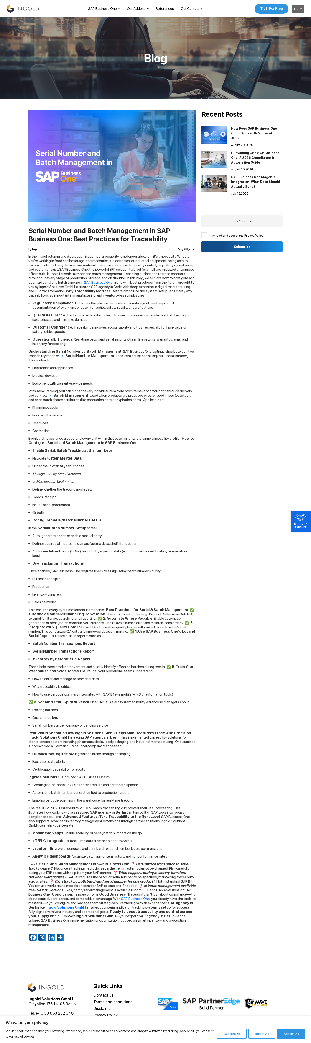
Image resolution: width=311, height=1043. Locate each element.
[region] (155, 1029)
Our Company (191, 8)
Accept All (291, 1033)
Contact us (103, 995)
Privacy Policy (105, 1014)
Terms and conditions (113, 1001)
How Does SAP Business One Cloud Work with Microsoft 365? (254, 133)
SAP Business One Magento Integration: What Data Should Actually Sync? (255, 181)
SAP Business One (102, 8)
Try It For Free (271, 8)
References (165, 8)
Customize (232, 1033)
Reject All (262, 1033)
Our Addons (136, 8)
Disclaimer (102, 1008)
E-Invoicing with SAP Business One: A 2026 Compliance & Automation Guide (255, 157)
